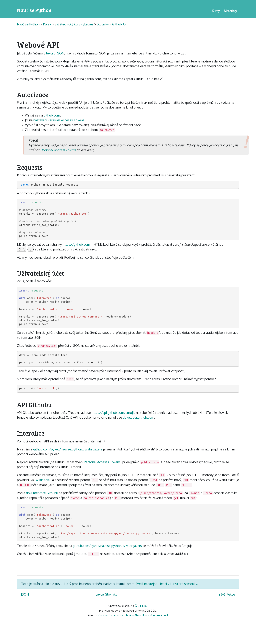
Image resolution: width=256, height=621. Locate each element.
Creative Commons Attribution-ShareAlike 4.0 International (133, 615)
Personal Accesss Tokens (58, 150)
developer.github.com (138, 417)
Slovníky (103, 24)
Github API (119, 24)
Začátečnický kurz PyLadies (73, 24)
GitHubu (142, 605)
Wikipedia (42, 480)
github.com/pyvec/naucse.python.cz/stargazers (67, 449)
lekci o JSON (55, 53)
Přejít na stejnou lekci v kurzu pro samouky (166, 584)
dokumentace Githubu (42, 493)
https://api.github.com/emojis (113, 413)
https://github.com (76, 244)
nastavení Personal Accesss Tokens (58, 120)
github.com (52, 115)
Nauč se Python (28, 24)
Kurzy (47, 24)
